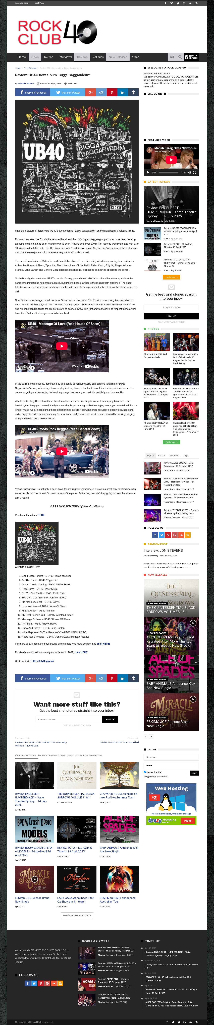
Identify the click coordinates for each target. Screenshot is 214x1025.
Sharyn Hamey (151, 555)
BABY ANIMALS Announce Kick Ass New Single (119, 849)
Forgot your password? (156, 776)
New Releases (30, 68)
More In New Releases (88, 755)
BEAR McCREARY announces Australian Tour (118, 899)
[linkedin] (122, 92)
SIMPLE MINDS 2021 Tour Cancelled (120, 740)
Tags (185, 455)
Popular (150, 455)
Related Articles (25, 755)
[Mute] (189, 172)
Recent (161, 455)
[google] (90, 92)
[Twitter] (171, 3)
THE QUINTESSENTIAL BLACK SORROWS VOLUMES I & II (75, 795)
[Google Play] (184, 3)
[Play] (148, 172)
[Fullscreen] (194, 172)
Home (17, 68)
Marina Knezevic (154, 221)
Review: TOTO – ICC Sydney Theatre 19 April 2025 (74, 849)
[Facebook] (165, 3)
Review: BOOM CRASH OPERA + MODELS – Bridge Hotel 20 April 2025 (33, 851)
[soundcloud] (190, 3)
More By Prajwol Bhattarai (55, 755)
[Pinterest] (177, 3)
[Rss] (196, 3)
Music (167, 238)
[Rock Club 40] (57, 17)
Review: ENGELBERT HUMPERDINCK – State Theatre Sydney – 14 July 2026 (31, 799)
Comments (174, 455)
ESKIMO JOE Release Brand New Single (32, 899)
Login (194, 773)
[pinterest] (112, 92)
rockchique (169, 470)
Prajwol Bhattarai (26, 83)
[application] (171, 160)
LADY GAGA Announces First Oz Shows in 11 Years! (75, 899)
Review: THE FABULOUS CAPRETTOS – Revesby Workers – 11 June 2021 (41, 742)
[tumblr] (133, 92)
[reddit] (101, 92)
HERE (41, 515)
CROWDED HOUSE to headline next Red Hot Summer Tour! (118, 795)
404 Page (39, 3)
